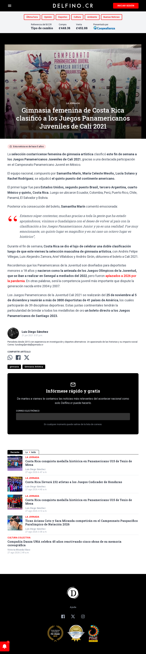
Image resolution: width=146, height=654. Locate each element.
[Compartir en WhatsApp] (9, 357)
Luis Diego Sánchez (35, 469)
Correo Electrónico (28, 411)
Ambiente (92, 17)
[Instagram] (83, 616)
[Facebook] (63, 616)
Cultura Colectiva (18, 537)
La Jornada (73, 103)
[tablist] (73, 452)
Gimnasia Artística (34, 367)
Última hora (32, 17)
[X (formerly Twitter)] (73, 616)
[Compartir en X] (27, 357)
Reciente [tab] (15, 452)
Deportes (62, 17)
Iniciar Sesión (125, 5)
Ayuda (73, 607)
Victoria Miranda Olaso (18, 550)
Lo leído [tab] (30, 452)
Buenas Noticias (111, 17)
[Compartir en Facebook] (18, 357)
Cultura (77, 17)
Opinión (48, 17)
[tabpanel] (73, 505)
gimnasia (14, 367)
